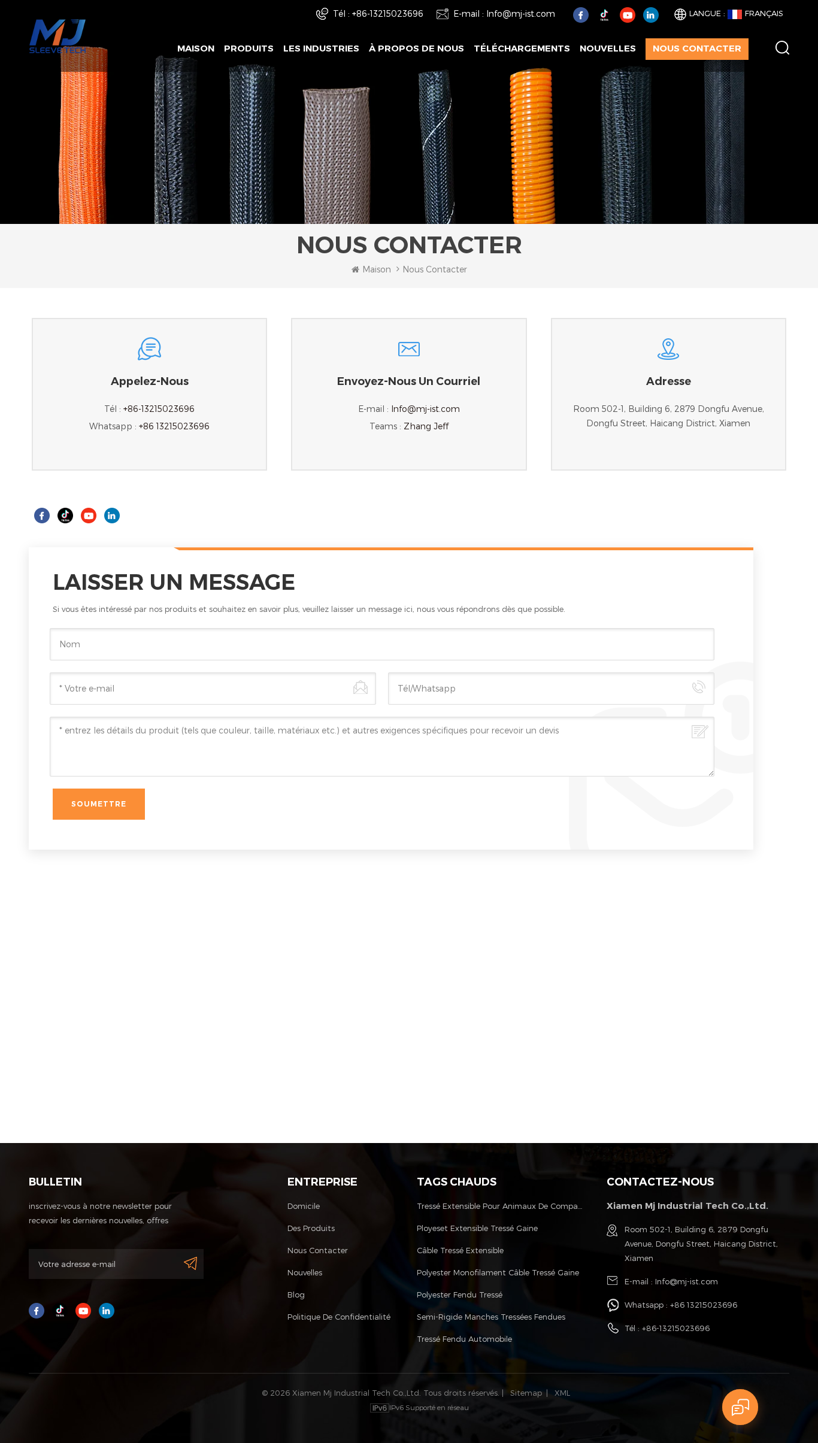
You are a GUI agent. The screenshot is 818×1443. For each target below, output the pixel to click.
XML (562, 1392)
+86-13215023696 (387, 13)
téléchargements (522, 48)
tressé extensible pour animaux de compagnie (500, 1206)
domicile (303, 1206)
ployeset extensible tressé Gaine (477, 1228)
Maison (195, 48)
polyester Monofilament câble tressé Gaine (498, 1272)
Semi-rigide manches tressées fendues (491, 1316)
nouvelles (608, 48)
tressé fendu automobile (464, 1339)
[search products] (782, 47)
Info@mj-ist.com (520, 13)
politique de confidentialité (338, 1316)
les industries (321, 48)
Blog (296, 1294)
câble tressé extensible (460, 1250)
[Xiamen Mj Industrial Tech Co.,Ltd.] (57, 35)
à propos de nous (416, 48)
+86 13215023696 (174, 426)
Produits (249, 48)
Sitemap (526, 1392)
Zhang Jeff (426, 426)
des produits (311, 1228)
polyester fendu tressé (459, 1294)
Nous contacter (697, 48)
